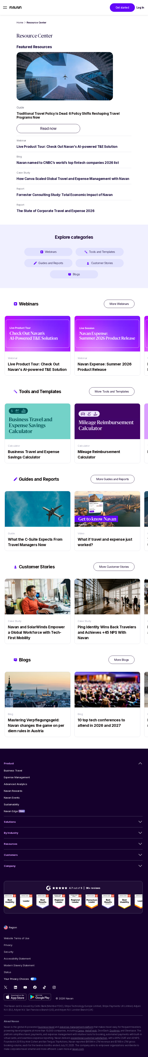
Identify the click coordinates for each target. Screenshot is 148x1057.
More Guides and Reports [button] (112, 479)
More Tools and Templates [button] (112, 391)
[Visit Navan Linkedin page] (15, 987)
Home (20, 22)
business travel (46, 1026)
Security (8, 951)
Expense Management (17, 777)
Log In (140, 7)
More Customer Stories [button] (114, 567)
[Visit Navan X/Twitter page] (6, 988)
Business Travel (13, 770)
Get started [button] (122, 7)
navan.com (78, 1049)
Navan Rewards (13, 790)
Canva (80, 1030)
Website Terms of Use (16, 938)
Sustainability (11, 804)
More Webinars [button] (119, 304)
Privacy (8, 945)
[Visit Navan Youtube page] (25, 987)
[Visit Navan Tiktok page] (44, 987)
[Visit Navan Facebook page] (35, 987)
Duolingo (114, 1030)
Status (7, 972)
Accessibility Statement (17, 958)
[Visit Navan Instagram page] (54, 987)
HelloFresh (91, 1030)
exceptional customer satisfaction (89, 1037)
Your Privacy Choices (16, 978)
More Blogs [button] (121, 660)
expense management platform (76, 1026)
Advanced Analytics (15, 784)
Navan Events (12, 797)
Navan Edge (14, 811)
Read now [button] (48, 128)
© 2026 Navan (64, 998)
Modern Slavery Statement (19, 965)
